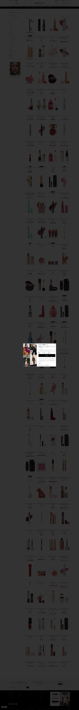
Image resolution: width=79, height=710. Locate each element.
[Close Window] (55, 344)
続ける (47, 355)
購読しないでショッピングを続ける (43, 365)
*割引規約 (39, 363)
